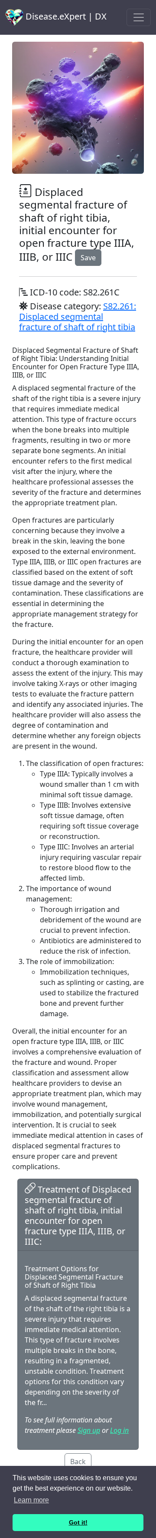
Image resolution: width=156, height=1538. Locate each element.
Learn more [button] (31, 1500)
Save (88, 257)
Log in (119, 1430)
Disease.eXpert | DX (65, 16)
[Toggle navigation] (139, 17)
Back (78, 1461)
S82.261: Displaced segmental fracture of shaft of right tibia (77, 316)
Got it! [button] (78, 1522)
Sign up (89, 1430)
